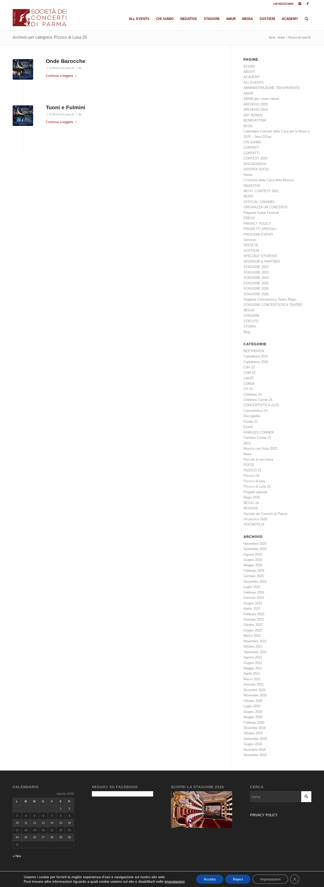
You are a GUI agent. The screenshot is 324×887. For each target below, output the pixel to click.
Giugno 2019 (253, 744)
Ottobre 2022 (253, 625)
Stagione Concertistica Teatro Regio (270, 299)
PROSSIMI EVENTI (258, 234)
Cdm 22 (249, 367)
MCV (247, 443)
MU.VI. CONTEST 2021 (261, 191)
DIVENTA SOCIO (256, 169)
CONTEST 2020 (255, 158)
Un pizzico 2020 (255, 519)
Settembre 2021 (255, 652)
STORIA (250, 326)
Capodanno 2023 (256, 356)
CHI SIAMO (252, 142)
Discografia (252, 416)
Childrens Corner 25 (258, 400)
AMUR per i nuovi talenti (261, 99)
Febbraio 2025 (254, 571)
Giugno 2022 (253, 630)
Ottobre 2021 (253, 646)
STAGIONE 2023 (256, 272)
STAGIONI (251, 315)
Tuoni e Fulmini (65, 107)
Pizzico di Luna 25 (63, 68)
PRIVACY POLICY (257, 223)
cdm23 (248, 378)
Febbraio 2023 (254, 614)
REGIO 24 (251, 503)
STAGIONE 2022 (256, 267)
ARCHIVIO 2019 (256, 104)
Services (250, 240)
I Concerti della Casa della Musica (269, 180)
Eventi (248, 427)
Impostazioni (270, 879)
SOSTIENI (251, 251)
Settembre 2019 (255, 739)
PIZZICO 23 (252, 470)
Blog (247, 332)
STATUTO (251, 321)
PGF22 (249, 465)
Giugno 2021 (253, 663)
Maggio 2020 (253, 717)
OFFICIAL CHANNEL (259, 202)
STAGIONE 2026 (256, 288)
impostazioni (175, 881)
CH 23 (248, 389)
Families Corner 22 (257, 438)
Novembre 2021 (255, 641)
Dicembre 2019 (255, 728)
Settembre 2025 (255, 549)
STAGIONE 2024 (256, 278)
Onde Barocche (66, 61)
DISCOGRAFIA (255, 164)
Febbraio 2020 (254, 722)
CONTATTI (251, 153)
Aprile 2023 (252, 608)
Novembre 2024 (255, 581)
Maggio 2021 (253, 668)
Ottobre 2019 (253, 733)
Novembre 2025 (255, 543)
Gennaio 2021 (254, 684)
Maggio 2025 (253, 565)
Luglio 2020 (252, 706)
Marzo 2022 (252, 636)
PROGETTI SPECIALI (260, 229)
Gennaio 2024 (254, 598)
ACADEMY (252, 77)
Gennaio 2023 (254, 619)
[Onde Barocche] (23, 69)
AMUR (248, 93)
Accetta (210, 879)
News (248, 454)
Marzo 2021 (252, 679)
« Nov (17, 856)
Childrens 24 (253, 394)
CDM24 (249, 383)
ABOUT (249, 72)
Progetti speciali (255, 492)
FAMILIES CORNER (259, 432)
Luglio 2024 (252, 587)
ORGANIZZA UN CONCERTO (266, 207)
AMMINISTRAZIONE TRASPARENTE (272, 88)
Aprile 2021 (252, 673)
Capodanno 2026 (256, 362)
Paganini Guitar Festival (261, 213)
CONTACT (251, 147)
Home (281, 37)
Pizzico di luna (254, 481)
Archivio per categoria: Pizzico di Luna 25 (50, 37)
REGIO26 (251, 508)
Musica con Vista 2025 (260, 448)
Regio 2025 (252, 497)
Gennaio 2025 (254, 576)
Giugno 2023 (253, 603)
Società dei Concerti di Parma (265, 514)
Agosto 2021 (253, 657)
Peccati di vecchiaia (258, 459)
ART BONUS (253, 115)
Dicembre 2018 (255, 750)
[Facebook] (307, 4)
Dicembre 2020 (255, 690)
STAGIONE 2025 (256, 283)
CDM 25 (249, 373)
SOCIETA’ (251, 245)
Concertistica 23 (255, 411)
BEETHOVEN (254, 351)
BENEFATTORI (255, 120)
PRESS (249, 218)
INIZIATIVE (252, 186)
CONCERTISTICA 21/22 (261, 405)
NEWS (248, 196)
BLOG (248, 126)
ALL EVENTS (254, 82)
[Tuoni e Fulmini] (23, 115)
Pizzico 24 (251, 475)
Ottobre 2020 (253, 701)
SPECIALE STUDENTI (260, 256)
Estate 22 (251, 421)
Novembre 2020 (255, 695)
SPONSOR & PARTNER (262, 261)
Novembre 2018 (255, 755)
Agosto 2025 (253, 554)
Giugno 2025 (253, 560)
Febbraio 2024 (254, 592)
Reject (238, 879)
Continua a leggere (59, 76)
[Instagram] (299, 4)
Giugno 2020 (253, 712)
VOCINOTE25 (254, 524)
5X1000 (249, 66)
